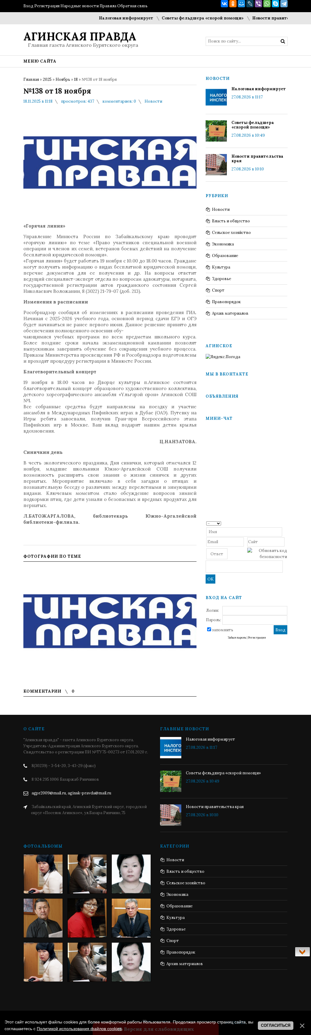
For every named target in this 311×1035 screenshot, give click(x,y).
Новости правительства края (269, 18)
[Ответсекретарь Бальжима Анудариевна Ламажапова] (87, 918)
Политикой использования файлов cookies (79, 1028)
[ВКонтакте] (224, 3)
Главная (31, 79)
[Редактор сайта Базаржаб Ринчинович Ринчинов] (43, 918)
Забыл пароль (237, 637)
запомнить (222, 629)
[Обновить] (285, 523)
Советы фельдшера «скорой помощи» (189, 18)
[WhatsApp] (267, 3)
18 (76, 79)
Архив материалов (230, 313)
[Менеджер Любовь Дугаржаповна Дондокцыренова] (87, 874)
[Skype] (275, 3)
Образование (225, 255)
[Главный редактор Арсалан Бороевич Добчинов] (131, 918)
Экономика (223, 244)
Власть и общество (231, 221)
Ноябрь (63, 79)
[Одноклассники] (233, 3)
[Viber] (258, 3)
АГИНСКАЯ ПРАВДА (79, 36)
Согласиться (275, 1025)
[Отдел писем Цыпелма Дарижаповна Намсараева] (131, 874)
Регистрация (47, 6)
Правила (108, 6)
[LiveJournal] (250, 3)
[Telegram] (284, 3)
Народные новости (79, 6)
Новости (153, 101)
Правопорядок (226, 301)
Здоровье (221, 278)
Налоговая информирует (112, 18)
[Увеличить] (110, 622)
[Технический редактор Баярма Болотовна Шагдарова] (43, 874)
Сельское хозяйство (231, 232)
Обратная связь (132, 6)
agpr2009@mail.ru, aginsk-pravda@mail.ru (71, 793)
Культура (221, 267)
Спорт (218, 290)
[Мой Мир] (241, 3)
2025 (47, 79)
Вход (28, 6)
